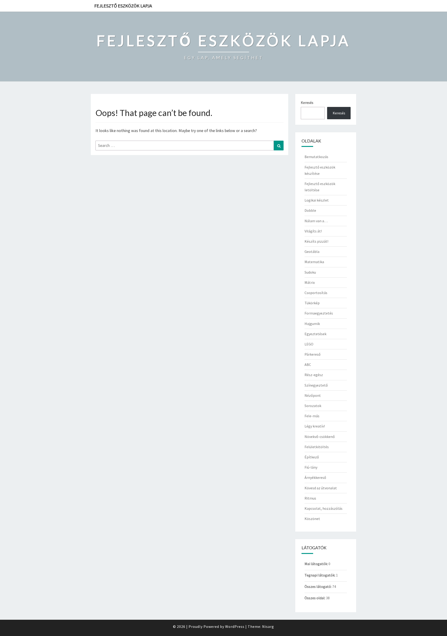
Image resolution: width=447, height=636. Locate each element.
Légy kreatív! (315, 426)
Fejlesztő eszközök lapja (123, 6)
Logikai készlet (317, 200)
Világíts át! (313, 231)
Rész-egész (314, 374)
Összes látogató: (318, 586)
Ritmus (310, 498)
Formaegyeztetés (319, 313)
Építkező (312, 457)
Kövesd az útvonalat (321, 488)
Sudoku (310, 272)
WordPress (234, 626)
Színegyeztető (316, 385)
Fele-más (312, 416)
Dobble (310, 210)
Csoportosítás (316, 292)
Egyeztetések (315, 333)
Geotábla (312, 251)
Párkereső (313, 354)
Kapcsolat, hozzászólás (323, 508)
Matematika (314, 261)
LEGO (309, 344)
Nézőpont (313, 395)
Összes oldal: (315, 598)
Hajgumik (312, 323)
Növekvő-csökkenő (320, 436)
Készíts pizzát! (316, 241)
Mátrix (310, 282)
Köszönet (312, 518)
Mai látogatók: (316, 563)
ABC (308, 364)
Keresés (307, 102)
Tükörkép (312, 303)
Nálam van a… (316, 221)
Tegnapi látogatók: (320, 575)
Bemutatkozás (316, 156)
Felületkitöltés (317, 446)
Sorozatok (313, 405)
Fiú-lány (311, 467)
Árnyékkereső (315, 477)
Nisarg (268, 626)
